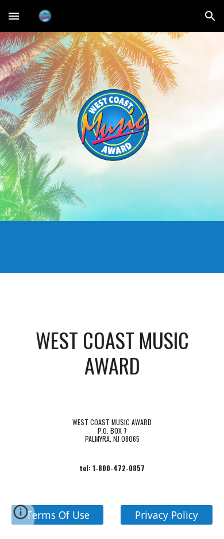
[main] (112, 353)
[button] (14, 16)
